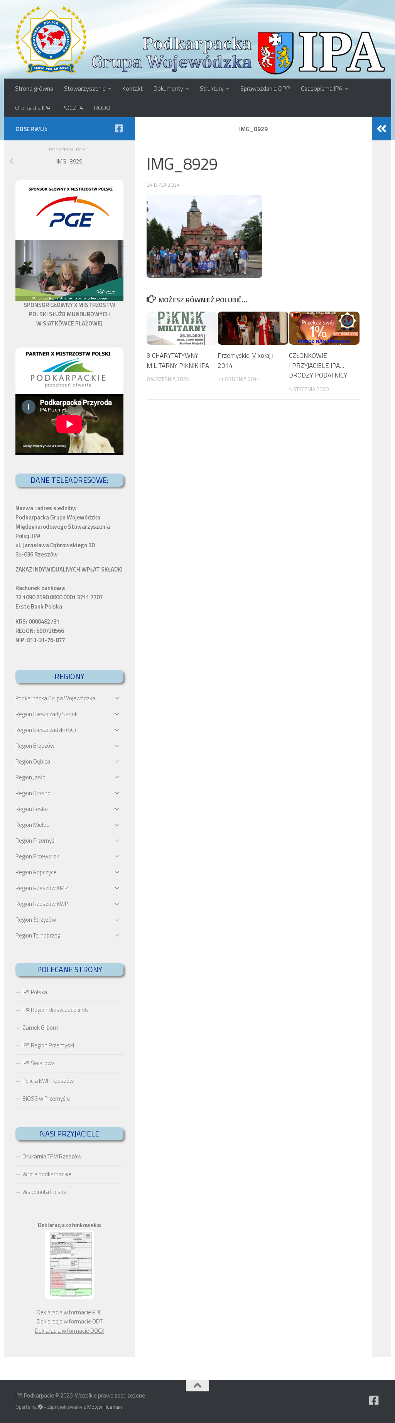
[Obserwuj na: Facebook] (118, 128)
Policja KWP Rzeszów (48, 1080)
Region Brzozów (34, 745)
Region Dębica (32, 761)
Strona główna (34, 88)
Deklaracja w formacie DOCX (69, 1330)
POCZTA (72, 107)
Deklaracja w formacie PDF (69, 1312)
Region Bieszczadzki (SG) (45, 729)
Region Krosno (33, 793)
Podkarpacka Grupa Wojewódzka (55, 698)
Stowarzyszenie (85, 88)
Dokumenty (168, 88)
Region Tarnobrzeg (37, 935)
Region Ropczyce (36, 872)
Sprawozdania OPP (265, 88)
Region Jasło (30, 777)
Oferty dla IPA (33, 107)
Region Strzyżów (35, 919)
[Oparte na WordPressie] (40, 1407)
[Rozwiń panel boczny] (381, 128)
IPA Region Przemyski (48, 1045)
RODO (102, 107)
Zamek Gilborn (40, 1027)
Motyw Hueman (104, 1407)
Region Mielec (32, 824)
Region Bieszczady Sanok (46, 714)
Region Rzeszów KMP (41, 887)
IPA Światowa (38, 1063)
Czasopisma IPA (322, 88)
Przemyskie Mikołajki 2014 (246, 361)
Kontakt (132, 88)
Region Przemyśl (35, 840)
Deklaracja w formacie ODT (70, 1321)
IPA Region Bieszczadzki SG (55, 1009)
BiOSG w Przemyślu (46, 1098)
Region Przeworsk (37, 856)
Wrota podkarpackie (46, 1174)
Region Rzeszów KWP (41, 903)
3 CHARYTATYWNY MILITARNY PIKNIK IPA (178, 361)
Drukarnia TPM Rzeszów (51, 1156)
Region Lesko (31, 808)
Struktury (212, 88)
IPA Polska (34, 992)
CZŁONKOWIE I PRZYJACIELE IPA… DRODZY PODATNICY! (319, 365)
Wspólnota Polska (44, 1191)
